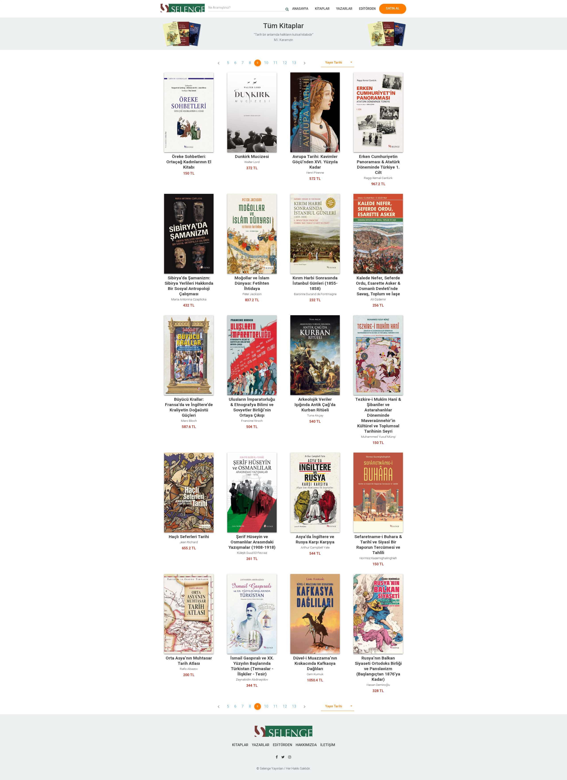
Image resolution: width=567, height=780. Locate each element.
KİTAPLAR (322, 9)
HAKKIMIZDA (306, 745)
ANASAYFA (300, 9)
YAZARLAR (344, 9)
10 (266, 63)
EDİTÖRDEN (367, 9)
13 (294, 63)
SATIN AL (393, 8)
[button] (337, 63)
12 (285, 63)
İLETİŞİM (327, 745)
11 (276, 63)
